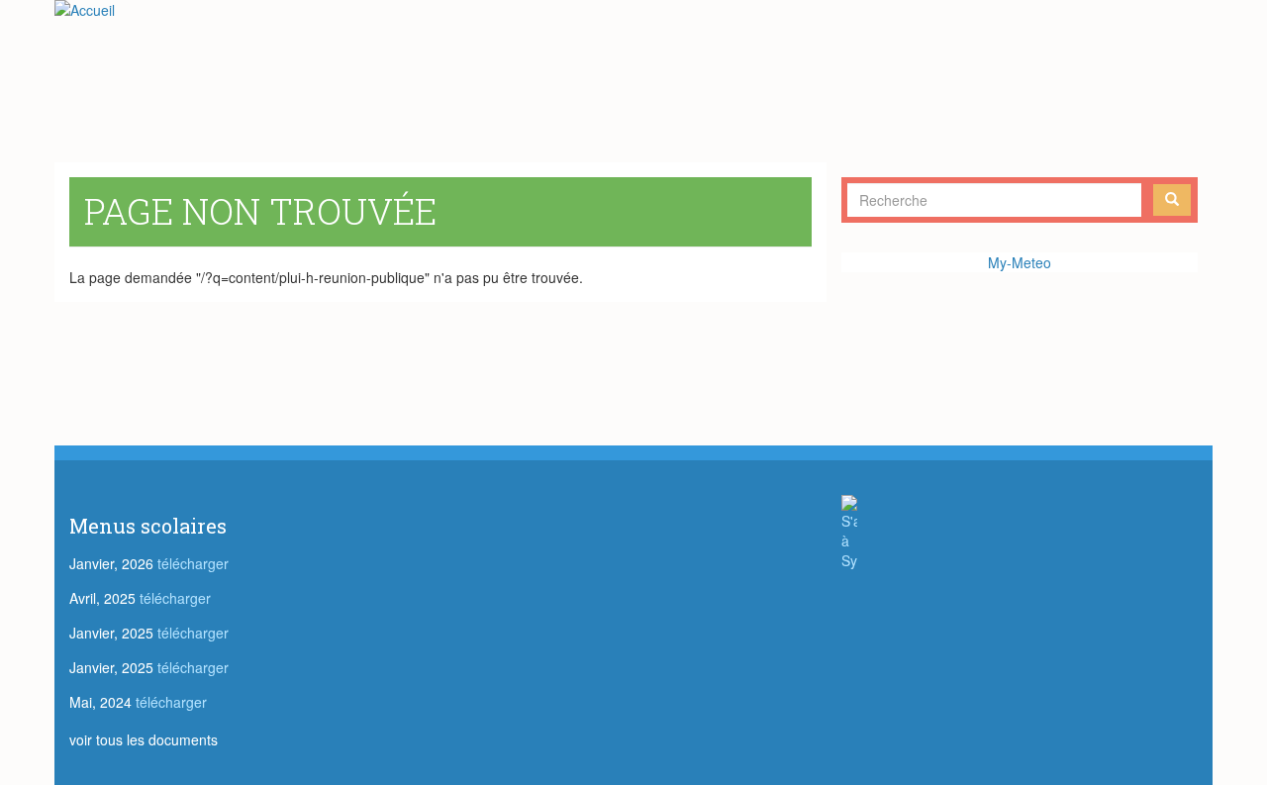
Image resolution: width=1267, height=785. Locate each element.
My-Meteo (1019, 262)
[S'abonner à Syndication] (1019, 532)
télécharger (193, 563)
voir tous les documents (143, 739)
